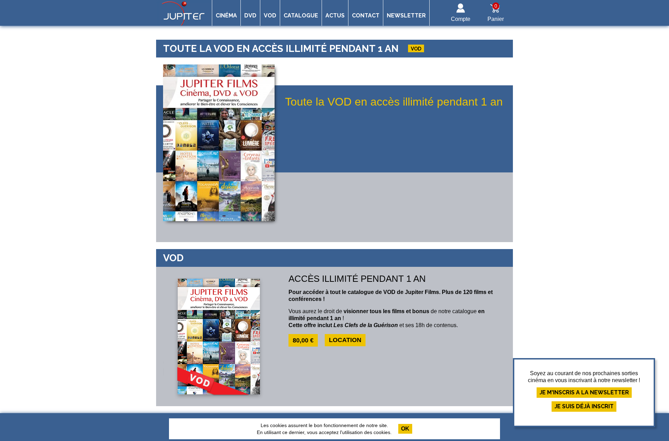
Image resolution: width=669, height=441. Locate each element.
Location (345, 339)
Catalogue (301, 15)
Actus (335, 15)
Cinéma (226, 15)
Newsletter (406, 15)
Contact (365, 15)
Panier (495, 12)
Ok (405, 429)
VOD (270, 15)
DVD (250, 15)
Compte (460, 19)
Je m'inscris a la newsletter (584, 392)
